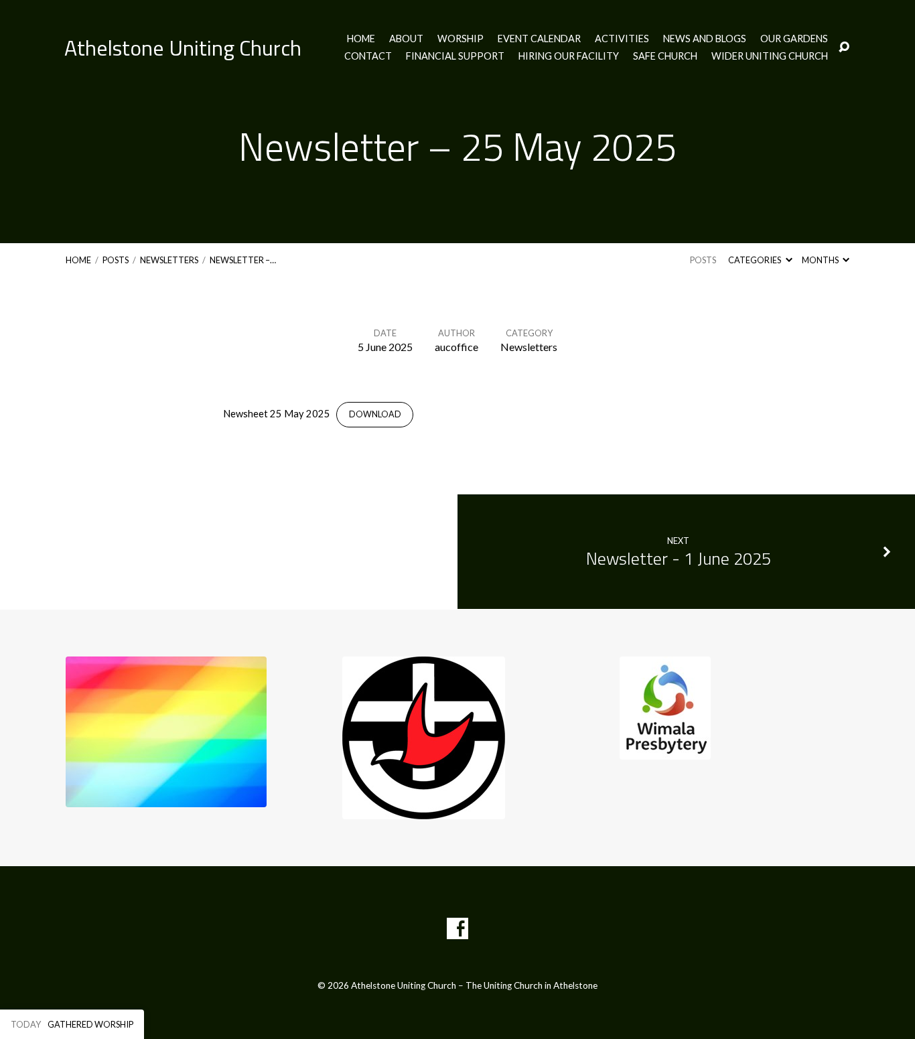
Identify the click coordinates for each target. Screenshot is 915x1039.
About (406, 39)
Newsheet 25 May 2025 (276, 413)
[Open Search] (844, 47)
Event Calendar (539, 39)
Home (361, 39)
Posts (115, 260)
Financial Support (455, 56)
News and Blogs (704, 39)
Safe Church (665, 56)
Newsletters (169, 260)
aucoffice (456, 346)
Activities (622, 39)
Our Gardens (794, 39)
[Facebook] (457, 928)
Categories (755, 260)
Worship (460, 39)
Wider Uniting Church (769, 56)
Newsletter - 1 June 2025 (678, 558)
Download (375, 414)
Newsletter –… (243, 260)
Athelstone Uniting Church (182, 47)
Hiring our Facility (568, 56)
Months (821, 260)
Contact (368, 56)
